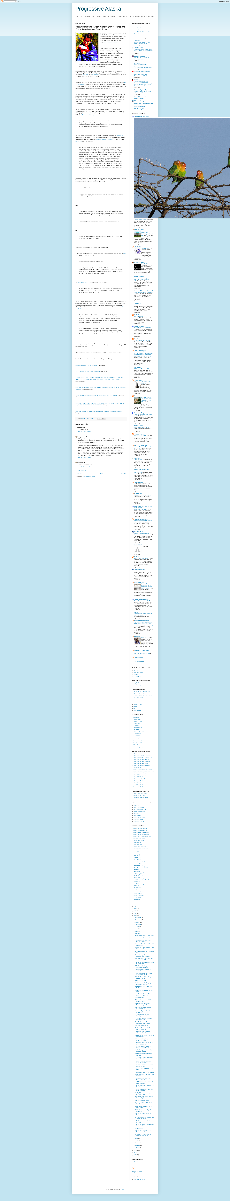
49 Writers (136, 805)
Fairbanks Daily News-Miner (141, 848)
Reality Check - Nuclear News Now (143, 103)
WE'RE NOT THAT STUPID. (141, 650)
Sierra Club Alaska (138, 783)
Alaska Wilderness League (140, 775)
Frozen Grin (137, 246)
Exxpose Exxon (138, 29)
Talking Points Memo (139, 741)
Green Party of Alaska (139, 795)
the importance (95, 74)
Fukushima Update (139, 109)
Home (101, 473)
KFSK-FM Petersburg (139, 866)
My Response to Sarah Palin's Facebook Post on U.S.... (143, 1135)
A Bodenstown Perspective (141, 620)
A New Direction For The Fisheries (142, 495)
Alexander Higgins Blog (140, 90)
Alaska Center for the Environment (142, 755)
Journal (136, 612)
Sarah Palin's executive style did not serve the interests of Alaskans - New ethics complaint (98, 411)
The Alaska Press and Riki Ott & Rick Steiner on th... (143, 1028)
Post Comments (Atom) (89, 476)
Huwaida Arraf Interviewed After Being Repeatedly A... (143, 1131)
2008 (135, 1152)
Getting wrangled (138, 459)
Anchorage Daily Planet (140, 809)
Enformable (137, 63)
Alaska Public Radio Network (141, 834)
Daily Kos (136, 670)
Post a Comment (82, 470)
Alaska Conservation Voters (141, 763)
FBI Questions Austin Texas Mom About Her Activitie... (144, 1058)
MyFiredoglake (137, 676)
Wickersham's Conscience (141, 116)
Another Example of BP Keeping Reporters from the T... (143, 1050)
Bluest (114, 450)
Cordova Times (137, 842)
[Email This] (98, 419)
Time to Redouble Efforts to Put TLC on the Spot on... (144, 970)
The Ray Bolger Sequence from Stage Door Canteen (143, 1061)
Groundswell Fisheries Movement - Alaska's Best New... (144, 1019)
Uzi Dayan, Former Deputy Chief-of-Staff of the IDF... (144, 1065)
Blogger (122, 1189)
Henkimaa (136, 458)
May (136, 1138)
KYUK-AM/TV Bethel (139, 887)
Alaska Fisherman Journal (140, 830)
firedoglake (136, 674)
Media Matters (137, 733)
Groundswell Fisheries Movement (143, 290)
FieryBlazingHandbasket (140, 519)
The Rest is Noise (138, 743)
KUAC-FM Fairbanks (139, 886)
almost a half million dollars (110, 42)
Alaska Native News (139, 807)
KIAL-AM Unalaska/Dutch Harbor (142, 868)
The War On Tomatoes (147, 263)
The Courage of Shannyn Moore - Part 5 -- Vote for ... (143, 1078)
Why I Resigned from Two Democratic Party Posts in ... (143, 1022)
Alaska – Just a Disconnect (140, 509)
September (138, 924)
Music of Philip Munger (139, 1179)
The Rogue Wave (138, 482)
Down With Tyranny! (139, 672)
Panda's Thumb (138, 739)
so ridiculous (120, 135)
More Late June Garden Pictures (143, 938)
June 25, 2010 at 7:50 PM (84, 457)
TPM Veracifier (137, 710)
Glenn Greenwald (138, 727)
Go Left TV (136, 706)
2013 (135, 908)
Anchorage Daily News (139, 838)
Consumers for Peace (139, 26)
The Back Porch (138, 657)
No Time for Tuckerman (140, 305)
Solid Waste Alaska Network (141, 785)
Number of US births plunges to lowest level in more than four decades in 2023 (143, 279)
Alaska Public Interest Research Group (144, 771)
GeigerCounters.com (139, 106)
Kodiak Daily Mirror (138, 874)
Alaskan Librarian (139, 326)
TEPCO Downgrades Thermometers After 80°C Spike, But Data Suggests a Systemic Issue (143, 51)
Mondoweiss (137, 737)
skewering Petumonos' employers (104, 139)
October (137, 922)
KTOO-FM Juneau (138, 882)
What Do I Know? (139, 229)
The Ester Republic (139, 434)
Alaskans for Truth (138, 781)
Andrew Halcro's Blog (139, 811)
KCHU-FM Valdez (138, 860)
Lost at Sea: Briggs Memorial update (143, 414)
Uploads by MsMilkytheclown (142, 71)
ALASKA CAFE (138, 493)
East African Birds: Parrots (140, 219)
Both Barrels (137, 339)
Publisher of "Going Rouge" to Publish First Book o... (142, 1039)
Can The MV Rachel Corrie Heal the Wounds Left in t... (144, 1125)
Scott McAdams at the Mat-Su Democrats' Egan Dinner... (143, 1004)
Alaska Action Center (139, 753)
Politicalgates (138, 380)
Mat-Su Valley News (139, 685)
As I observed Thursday (88, 115)
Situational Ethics (139, 582)
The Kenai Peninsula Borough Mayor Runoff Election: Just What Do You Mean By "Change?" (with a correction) (143, 624)
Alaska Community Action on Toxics (143, 757)
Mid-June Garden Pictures (142, 1025)
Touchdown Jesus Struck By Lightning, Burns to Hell (142, 1015)
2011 (135, 913)
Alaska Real (137, 556)
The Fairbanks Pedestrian (141, 599)
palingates (137, 636)
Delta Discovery (138, 844)
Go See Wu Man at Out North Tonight (144, 935)
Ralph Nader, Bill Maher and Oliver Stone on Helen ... (144, 1043)
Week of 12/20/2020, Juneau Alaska (143, 327)
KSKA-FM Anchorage (139, 878)
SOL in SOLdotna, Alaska (141, 445)
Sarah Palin (144, 637)
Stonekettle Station (139, 262)
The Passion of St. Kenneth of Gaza (144, 1072)
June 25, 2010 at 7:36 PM (84, 431)
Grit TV (135, 708)
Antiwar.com (137, 717)
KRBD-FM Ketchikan (139, 876)
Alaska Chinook (138, 315)
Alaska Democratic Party (140, 793)
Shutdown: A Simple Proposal (141, 558)
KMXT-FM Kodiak (138, 870)
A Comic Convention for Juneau (142, 427)
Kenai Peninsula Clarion (140, 862)
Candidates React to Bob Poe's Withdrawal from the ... (143, 1032)
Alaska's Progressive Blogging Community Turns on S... (143, 983)
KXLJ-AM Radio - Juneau (140, 693)
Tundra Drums (137, 897)
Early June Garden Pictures (142, 1100)
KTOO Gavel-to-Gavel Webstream (142, 879)
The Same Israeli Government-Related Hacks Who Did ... (143, 1047)
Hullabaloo (136, 729)
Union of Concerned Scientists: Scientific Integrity (142, 97)
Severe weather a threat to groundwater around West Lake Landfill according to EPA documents (143, 66)
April (136, 1140)
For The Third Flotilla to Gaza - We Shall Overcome (144, 1089)
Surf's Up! (137, 933)
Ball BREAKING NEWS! (140, 316)
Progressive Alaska (98, 9)
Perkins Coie (78, 141)
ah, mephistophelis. (139, 56)
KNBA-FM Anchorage (139, 872)
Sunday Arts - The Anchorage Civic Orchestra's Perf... (144, 1093)
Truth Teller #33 (145, 248)
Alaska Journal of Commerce (141, 832)
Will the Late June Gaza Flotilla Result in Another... (143, 1000)
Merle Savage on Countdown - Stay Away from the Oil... (144, 959)
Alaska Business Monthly (140, 828)
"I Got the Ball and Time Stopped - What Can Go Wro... (144, 977)
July (136, 929)
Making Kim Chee (139, 997)
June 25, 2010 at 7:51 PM (84, 467)
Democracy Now (138, 704)
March (137, 1143)
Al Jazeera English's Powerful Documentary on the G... (142, 1011)
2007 (135, 1155)
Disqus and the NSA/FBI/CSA (141, 571)
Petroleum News (138, 893)
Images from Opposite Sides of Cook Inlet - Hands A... (144, 948)
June (136, 931)
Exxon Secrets (137, 28)
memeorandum (137, 735)
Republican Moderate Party (141, 797)
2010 (135, 915)
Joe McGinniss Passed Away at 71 (142, 533)
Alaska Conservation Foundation (142, 761)
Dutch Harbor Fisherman (140, 846)
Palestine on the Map (140, 980)
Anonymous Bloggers (140, 413)
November (138, 920)
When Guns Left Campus (140, 435)
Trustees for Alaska (139, 787)
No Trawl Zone (138, 544)
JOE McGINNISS (138, 532)
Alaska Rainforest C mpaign (141, 773)
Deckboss (136, 813)
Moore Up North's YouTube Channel (143, 695)
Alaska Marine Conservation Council (143, 769)
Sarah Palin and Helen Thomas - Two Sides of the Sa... (144, 1082)
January (137, 1147)
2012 (135, 911)
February (137, 1145)
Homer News (137, 850)
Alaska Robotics (138, 425)
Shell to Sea (137, 33)
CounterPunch (137, 719)
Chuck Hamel (137, 1161)
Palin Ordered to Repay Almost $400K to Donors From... (143, 966)
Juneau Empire (137, 854)
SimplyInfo (137, 40)
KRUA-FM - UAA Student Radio (142, 691)
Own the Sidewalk (139, 661)
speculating (85, 74)
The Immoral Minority (140, 350)
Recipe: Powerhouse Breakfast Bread (143, 601)
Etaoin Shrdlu (137, 815)
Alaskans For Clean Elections (141, 779)
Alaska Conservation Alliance (141, 759)
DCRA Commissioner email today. (142, 340)
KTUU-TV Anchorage (139, 884)
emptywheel (137, 723)
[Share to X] (101, 419)
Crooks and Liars (138, 721)
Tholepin (136, 396)
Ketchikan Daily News (139, 864)
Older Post (123, 473)
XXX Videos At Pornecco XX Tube (142, 369)
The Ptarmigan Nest (139, 569)
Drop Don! (136, 683)
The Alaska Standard (139, 821)
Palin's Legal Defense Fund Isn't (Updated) (86, 365)
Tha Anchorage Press (139, 817)
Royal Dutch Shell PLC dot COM (142, 31)
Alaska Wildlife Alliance (140, 777)
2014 (135, 906)
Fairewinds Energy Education (142, 101)
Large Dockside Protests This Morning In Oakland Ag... (142, 994)
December (138, 917)
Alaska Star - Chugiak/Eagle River (142, 836)
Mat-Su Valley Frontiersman (141, 889)
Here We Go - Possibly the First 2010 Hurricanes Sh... (144, 963)
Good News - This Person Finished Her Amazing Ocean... (144, 1097)
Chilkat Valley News (139, 840)
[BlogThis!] (99, 419)
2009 (135, 1150)
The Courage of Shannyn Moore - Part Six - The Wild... (143, 940)
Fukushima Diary (138, 47)
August (137, 926)
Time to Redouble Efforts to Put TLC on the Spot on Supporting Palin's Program (96, 395)
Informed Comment (138, 731)
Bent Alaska (137, 367)
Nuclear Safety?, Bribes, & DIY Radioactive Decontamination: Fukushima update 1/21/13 (141, 74)
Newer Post (79, 473)
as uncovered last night (83, 282)
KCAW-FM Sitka (138, 858)
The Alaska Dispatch (139, 819)
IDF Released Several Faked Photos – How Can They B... (144, 1118)
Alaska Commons (139, 276)
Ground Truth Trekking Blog (142, 469)
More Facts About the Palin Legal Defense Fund (87, 371)
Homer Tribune (137, 852)
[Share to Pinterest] (104, 419)
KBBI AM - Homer (138, 856)
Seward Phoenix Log (139, 895)
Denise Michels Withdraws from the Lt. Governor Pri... (144, 1008)
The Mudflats (137, 303)
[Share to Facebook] (103, 419)
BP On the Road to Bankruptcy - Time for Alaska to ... (143, 1103)
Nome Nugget (137, 891)
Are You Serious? (139, 1128)
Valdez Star (137, 899)
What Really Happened (139, 747)
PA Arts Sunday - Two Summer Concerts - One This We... (143, 955)
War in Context (137, 745)
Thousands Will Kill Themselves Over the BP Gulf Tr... (143, 974)
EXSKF (136, 80)
